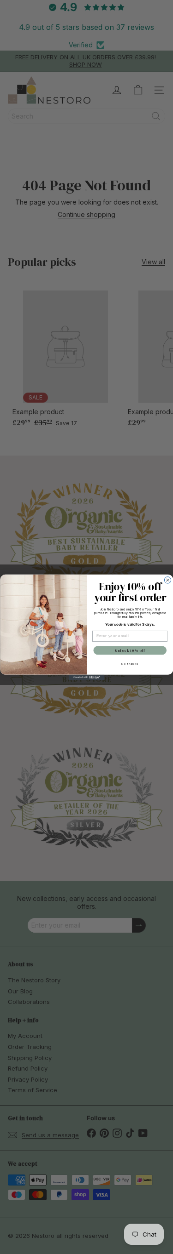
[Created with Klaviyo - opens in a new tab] (86, 677)
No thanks (129, 663)
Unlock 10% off (130, 650)
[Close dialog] (167, 579)
